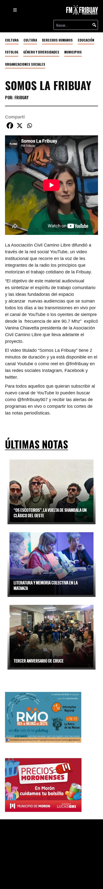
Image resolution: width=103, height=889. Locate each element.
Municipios (73, 52)
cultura (11, 40)
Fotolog (11, 52)
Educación (86, 40)
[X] (19, 125)
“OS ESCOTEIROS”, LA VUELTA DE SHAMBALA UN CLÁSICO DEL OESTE (50, 513)
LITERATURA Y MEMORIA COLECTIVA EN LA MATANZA (46, 585)
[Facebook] (10, 125)
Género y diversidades (41, 52)
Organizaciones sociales (25, 64)
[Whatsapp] (29, 125)
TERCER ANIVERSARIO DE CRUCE (39, 661)
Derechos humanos (57, 40)
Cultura (30, 40)
